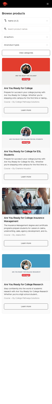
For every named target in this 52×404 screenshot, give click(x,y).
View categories (26, 53)
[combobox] (26, 20)
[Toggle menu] (47, 3)
